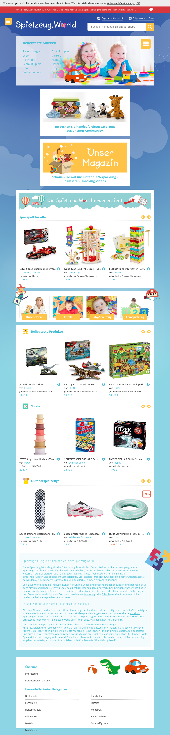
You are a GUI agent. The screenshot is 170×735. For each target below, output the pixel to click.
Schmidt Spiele (32, 64)
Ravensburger (31, 51)
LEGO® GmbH (32, 272)
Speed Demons (32, 537)
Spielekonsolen (58, 591)
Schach (106, 594)
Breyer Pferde (60, 68)
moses (117, 462)
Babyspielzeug (99, 716)
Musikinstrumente (118, 591)
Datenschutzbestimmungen (121, 3)
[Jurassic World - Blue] (58, 384)
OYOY (27, 462)
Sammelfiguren (99, 723)
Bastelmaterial (105, 573)
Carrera (56, 55)
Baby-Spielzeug (102, 317)
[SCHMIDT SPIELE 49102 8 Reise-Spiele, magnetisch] (103, 459)
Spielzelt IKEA (60, 72)
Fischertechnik (32, 72)
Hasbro (56, 64)
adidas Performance (80, 537)
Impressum (31, 673)
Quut (116, 537)
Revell (27, 388)
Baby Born (31, 716)
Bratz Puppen (60, 51)
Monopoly (89, 594)
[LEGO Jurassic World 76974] (103, 384)
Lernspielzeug (135, 317)
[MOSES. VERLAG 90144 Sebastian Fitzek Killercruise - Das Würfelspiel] (148, 459)
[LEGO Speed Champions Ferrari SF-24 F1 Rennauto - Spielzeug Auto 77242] (58, 269)
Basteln (29, 723)
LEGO (72, 388)
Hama (55, 60)
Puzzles (95, 702)
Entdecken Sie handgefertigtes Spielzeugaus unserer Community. (85, 129)
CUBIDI (117, 272)
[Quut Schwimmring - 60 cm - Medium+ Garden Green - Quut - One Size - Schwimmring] (148, 534)
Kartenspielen (54, 627)
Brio (25, 68)
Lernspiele (31, 702)
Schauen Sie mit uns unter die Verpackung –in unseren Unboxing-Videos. (85, 179)
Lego (26, 55)
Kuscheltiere (34, 317)
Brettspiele (31, 696)
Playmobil (29, 60)
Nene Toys (75, 272)
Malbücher (31, 730)
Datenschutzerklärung (37, 680)
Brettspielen (34, 627)
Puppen (39, 576)
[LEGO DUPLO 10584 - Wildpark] (148, 384)
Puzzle (68, 317)
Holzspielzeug (33, 709)
